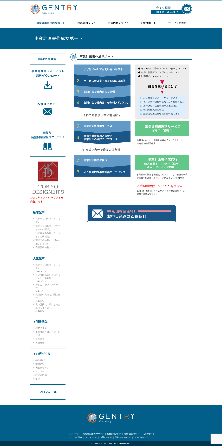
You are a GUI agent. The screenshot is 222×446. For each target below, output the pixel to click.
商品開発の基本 (43, 247)
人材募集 (40, 342)
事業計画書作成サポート (50, 23)
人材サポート (148, 23)
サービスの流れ (177, 23)
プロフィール (91, 437)
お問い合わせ (106, 437)
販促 (37, 379)
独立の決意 (41, 328)
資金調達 (40, 339)
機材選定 (40, 364)
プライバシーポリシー (144, 437)
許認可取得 (41, 375)
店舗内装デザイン (118, 23)
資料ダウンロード (123, 437)
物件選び (40, 360)
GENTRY (54, 9)
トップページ (73, 434)
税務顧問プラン (86, 23)
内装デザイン (42, 367)
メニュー (40, 371)
